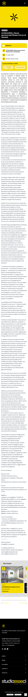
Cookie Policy (18, 694)
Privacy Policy (10, 694)
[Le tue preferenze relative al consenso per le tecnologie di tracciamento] (25, 694)
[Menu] (24, 3)
